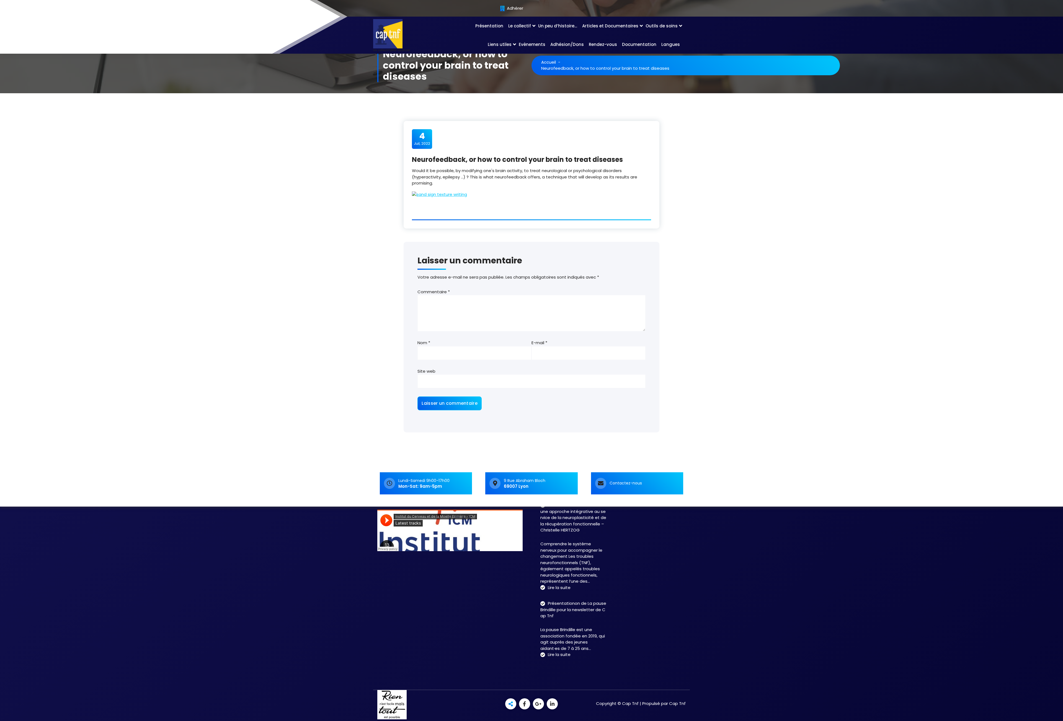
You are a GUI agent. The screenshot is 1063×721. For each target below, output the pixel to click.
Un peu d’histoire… (557, 26)
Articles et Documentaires (610, 26)
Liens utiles (500, 44)
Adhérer (514, 8)
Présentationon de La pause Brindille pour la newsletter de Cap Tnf (573, 609)
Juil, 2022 (422, 138)
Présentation (489, 26)
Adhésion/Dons (567, 44)
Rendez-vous (603, 44)
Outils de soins (662, 26)
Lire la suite (559, 588)
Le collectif (519, 26)
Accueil (548, 62)
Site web (426, 371)
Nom (423, 343)
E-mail (539, 343)
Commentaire (433, 292)
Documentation (639, 44)
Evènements (532, 44)
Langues (670, 44)
